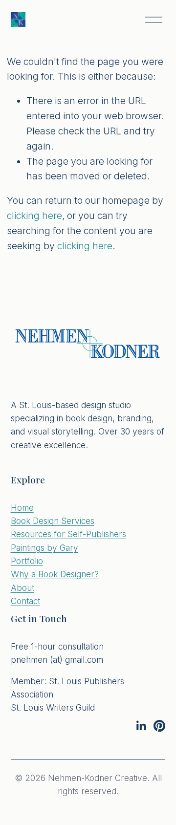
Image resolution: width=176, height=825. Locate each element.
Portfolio (27, 561)
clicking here (34, 215)
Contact (25, 601)
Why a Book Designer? (55, 574)
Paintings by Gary (44, 548)
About (22, 588)
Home (22, 507)
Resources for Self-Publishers (68, 534)
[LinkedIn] (141, 726)
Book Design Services (52, 521)
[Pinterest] (159, 726)
